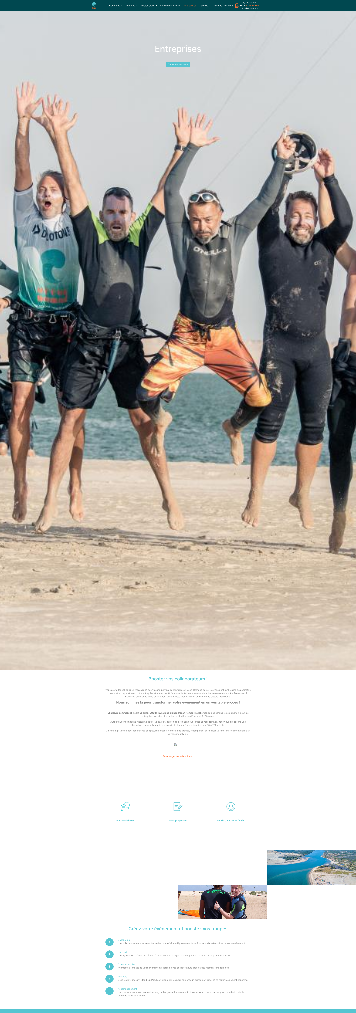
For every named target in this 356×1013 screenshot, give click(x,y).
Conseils (203, 5)
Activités (130, 5)
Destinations (113, 5)
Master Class (147, 5)
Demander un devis (178, 64)
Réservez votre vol (223, 5)
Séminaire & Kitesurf (171, 5)
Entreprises (190, 5)
